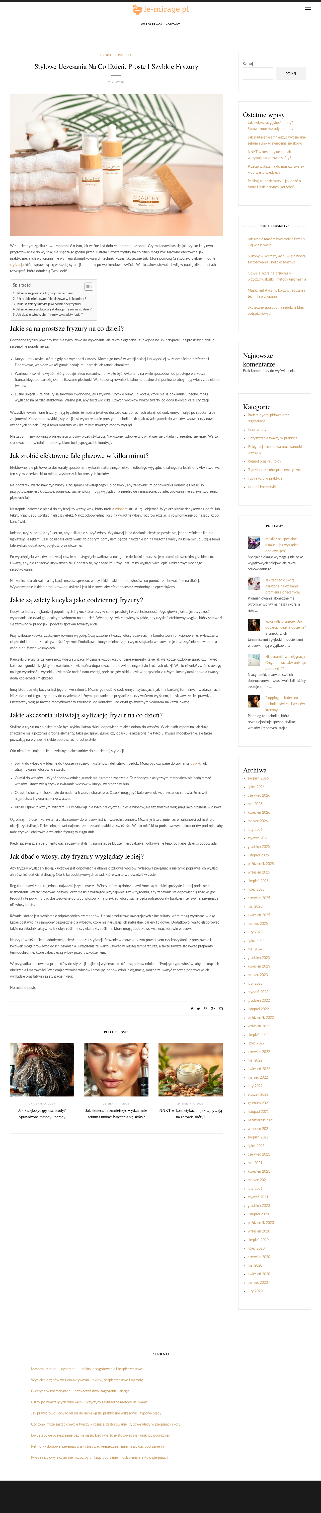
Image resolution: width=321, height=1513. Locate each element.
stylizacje (17, 265)
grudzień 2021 (259, 1103)
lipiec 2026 (256, 787)
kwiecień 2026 (259, 812)
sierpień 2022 (258, 1035)
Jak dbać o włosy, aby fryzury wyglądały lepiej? (49, 314)
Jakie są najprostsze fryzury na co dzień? (44, 293)
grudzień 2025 (259, 847)
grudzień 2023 (259, 958)
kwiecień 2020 (259, 1274)
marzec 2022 (258, 1077)
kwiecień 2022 (259, 1069)
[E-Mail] (221, 1009)
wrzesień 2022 (259, 1026)
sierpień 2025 (258, 881)
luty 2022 (255, 1086)
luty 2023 (255, 983)
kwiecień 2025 (259, 915)
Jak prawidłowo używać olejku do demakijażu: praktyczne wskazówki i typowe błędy (96, 1413)
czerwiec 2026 (259, 795)
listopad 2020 (258, 1214)
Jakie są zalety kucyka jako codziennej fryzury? (49, 304)
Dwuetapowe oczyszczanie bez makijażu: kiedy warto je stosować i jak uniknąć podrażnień (100, 1435)
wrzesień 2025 (259, 872)
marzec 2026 (258, 821)
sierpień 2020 (258, 1240)
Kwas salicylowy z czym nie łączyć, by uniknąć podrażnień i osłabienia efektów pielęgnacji (99, 1457)
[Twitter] (198, 1009)
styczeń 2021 (258, 1197)
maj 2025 (255, 906)
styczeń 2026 (258, 838)
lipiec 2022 (256, 1043)
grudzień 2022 (259, 1000)
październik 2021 (261, 1120)
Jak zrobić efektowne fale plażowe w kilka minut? (51, 298)
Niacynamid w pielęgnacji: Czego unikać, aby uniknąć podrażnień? (285, 663)
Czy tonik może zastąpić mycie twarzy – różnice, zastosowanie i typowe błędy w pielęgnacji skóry (105, 1424)
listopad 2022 (258, 1009)
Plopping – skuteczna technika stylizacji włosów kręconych (285, 704)
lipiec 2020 (256, 1248)
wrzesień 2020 (259, 1231)
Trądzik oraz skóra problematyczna (274, 470)
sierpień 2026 (258, 778)
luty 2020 (255, 1291)
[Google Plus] (213, 1009)
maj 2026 (255, 804)
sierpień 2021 (258, 1137)
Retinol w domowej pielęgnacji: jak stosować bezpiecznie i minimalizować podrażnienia (97, 1446)
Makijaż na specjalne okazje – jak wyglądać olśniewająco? (281, 545)
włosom (121, 509)
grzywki (195, 763)
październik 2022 (261, 1018)
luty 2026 (255, 830)
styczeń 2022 (258, 1094)
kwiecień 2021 (259, 1171)
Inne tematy (257, 430)
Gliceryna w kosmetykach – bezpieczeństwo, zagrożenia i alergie (80, 1391)
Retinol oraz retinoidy (264, 461)
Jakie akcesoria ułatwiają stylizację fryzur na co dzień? (54, 309)
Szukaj (248, 64)
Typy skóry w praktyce (265, 478)
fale (75, 455)
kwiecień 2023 (259, 966)
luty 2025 (255, 932)
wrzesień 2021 (259, 1129)
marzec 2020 (258, 1283)
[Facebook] (192, 1009)
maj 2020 (255, 1265)
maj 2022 (255, 1060)
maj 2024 (255, 949)
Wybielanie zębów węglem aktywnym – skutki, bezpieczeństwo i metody (87, 1380)
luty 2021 (255, 1188)
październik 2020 (261, 1223)
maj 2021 (255, 1163)
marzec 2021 (258, 1180)
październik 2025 (261, 864)
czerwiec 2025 (259, 898)
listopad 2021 (258, 1112)
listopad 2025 (258, 855)
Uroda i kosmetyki (116, 55)
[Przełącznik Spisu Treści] (86, 286)
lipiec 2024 (256, 941)
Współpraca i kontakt (160, 24)
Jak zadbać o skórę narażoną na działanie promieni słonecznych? (282, 586)
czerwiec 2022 (259, 1052)
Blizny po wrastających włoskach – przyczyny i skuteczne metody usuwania (89, 1402)
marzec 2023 (258, 975)
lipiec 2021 (256, 1146)
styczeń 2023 (258, 992)
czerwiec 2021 (259, 1154)
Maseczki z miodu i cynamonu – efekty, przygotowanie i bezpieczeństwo (86, 1369)
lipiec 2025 (256, 889)
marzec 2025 (258, 924)
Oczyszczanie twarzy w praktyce (272, 438)
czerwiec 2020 (259, 1257)
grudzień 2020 (259, 1206)
